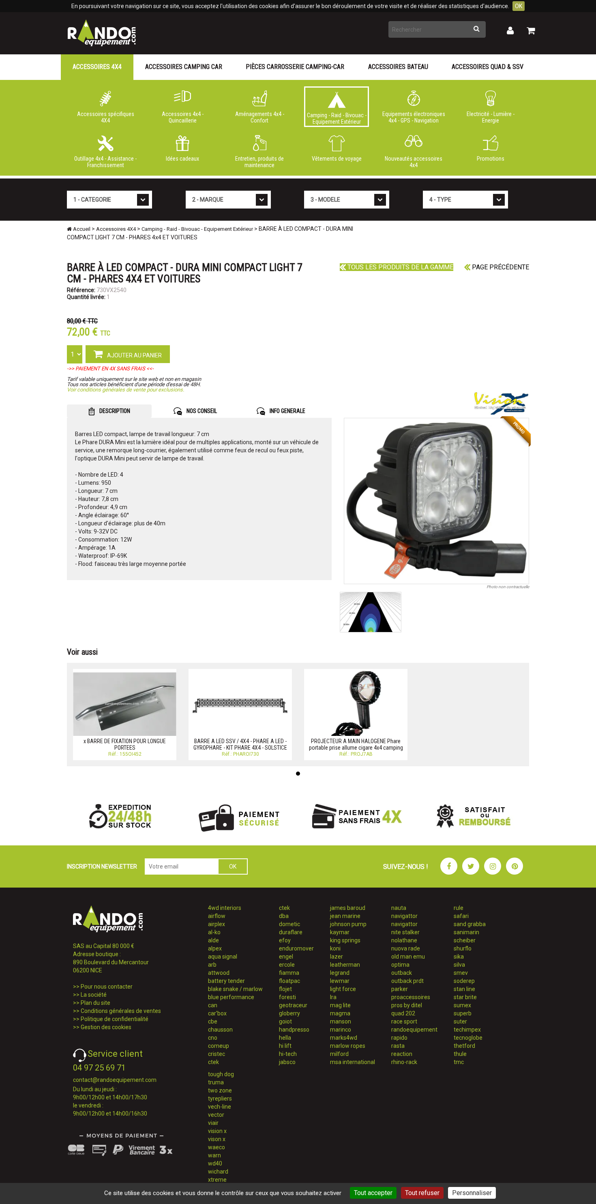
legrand (339, 973)
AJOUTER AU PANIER (134, 355)
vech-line (219, 1106)
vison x (216, 1139)
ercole (287, 964)
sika (459, 956)
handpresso (294, 1029)
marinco (340, 1029)
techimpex (467, 1029)
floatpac (289, 981)
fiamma (289, 973)
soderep (464, 981)
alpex (215, 948)
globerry (289, 1013)
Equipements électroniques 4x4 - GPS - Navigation (413, 117)
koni (335, 948)
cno (212, 1037)
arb (212, 964)
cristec (216, 1054)
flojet (285, 989)
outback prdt (407, 981)
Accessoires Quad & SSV (487, 67)
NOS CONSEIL (201, 411)
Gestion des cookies (106, 1027)
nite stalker (405, 932)
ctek (213, 1062)
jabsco (287, 1062)
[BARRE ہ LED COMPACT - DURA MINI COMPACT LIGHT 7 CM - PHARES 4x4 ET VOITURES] (436, 501)
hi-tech (288, 1054)
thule (460, 1054)
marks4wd (343, 1037)
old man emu (408, 956)
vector (216, 1115)
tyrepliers (220, 1098)
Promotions (490, 158)
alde (213, 940)
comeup (218, 1046)
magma (340, 1013)
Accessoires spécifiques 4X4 (105, 117)
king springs (345, 940)
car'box (217, 1013)
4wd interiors (224, 908)
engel (286, 956)
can (212, 1005)
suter (460, 1021)
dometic (289, 924)
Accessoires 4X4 (97, 67)
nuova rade (405, 948)
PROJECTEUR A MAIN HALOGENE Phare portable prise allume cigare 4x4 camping (356, 744)
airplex (216, 924)
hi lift (285, 1046)
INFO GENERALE (286, 411)
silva (459, 964)
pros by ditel (406, 1005)
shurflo (463, 948)
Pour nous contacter (107, 986)
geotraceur (293, 1005)
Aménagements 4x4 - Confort (259, 117)
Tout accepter (373, 1193)
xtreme (217, 1179)
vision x (217, 1131)
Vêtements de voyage (337, 158)
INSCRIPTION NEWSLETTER (102, 866)
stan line (464, 989)
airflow (216, 916)
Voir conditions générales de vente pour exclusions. (125, 390)
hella (285, 1037)
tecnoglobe (468, 1037)
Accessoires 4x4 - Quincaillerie (183, 117)
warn (214, 1155)
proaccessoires (410, 997)
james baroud (347, 908)
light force (343, 989)
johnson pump (348, 924)
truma (216, 1082)
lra (333, 997)
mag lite (340, 1005)
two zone (220, 1090)
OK (518, 6)
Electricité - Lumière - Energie (491, 117)
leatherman (345, 964)
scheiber (465, 940)
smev (461, 973)
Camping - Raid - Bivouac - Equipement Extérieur (337, 118)
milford (339, 1054)
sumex (462, 1005)
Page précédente (499, 267)
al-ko (214, 932)
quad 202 (403, 1013)
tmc (459, 1062)
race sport (404, 1021)
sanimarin (466, 932)
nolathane (404, 940)
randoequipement (414, 1029)
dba (284, 916)
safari (461, 916)
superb (463, 1013)
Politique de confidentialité (114, 1019)
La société (94, 994)
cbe (212, 1021)
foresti (287, 997)
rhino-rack (404, 1062)
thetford (464, 1046)
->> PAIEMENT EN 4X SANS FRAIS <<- (110, 369)
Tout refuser (422, 1193)
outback (401, 973)
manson (340, 1021)
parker (399, 989)
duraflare (290, 932)
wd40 (215, 1163)
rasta (398, 1046)
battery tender (226, 981)
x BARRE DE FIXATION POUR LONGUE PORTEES (125, 744)
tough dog (221, 1074)
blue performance (231, 997)
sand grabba (470, 924)
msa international (352, 1062)
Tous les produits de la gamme (399, 267)
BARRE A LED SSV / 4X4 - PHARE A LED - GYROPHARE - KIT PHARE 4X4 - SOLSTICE (240, 744)
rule (458, 908)
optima (400, 964)
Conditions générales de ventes (121, 1011)
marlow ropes (347, 1046)
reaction (401, 1054)
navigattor (404, 916)
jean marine (345, 916)
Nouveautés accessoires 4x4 (413, 161)
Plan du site (95, 1003)
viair (213, 1123)
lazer (336, 956)
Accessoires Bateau (398, 67)
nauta (398, 908)
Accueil (81, 229)
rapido (399, 1037)
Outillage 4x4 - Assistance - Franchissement (105, 161)
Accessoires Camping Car (183, 67)
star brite (465, 997)
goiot (285, 1021)
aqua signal (222, 956)
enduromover (296, 948)
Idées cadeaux (182, 158)
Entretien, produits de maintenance (259, 161)
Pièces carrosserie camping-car (295, 67)
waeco (216, 1147)
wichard (218, 1171)
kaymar (339, 932)
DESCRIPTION (114, 411)
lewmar (339, 981)
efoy (285, 940)
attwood (218, 973)
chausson (220, 1029)
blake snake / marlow (235, 989)
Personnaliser (472, 1193)
